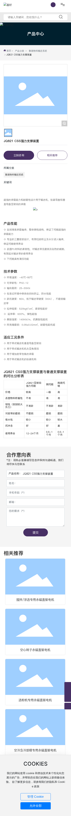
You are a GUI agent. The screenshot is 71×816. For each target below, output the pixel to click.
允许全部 (36, 805)
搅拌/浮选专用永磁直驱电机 (35, 600)
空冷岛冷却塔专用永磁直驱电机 (35, 750)
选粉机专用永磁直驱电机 (35, 700)
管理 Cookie (35, 796)
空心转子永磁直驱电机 (35, 650)
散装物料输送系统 (38, 50)
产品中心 (35, 33)
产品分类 (19, 50)
